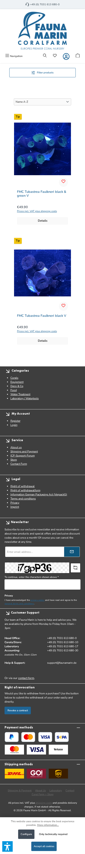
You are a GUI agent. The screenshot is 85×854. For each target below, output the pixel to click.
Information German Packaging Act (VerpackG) (38, 494)
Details (42, 221)
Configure (26, 834)
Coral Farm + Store (42, 794)
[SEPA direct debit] (62, 737)
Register (15, 421)
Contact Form (18, 464)
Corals (14, 378)
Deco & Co (16, 386)
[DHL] (14, 773)
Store (13, 460)
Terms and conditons (23, 498)
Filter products (45, 72)
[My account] (66, 56)
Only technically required (53, 834)
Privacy (14, 503)
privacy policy (37, 600)
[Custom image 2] (36, 749)
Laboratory (55, 790)
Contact (70, 790)
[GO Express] (36, 773)
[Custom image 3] (58, 749)
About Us (40, 790)
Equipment (17, 382)
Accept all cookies (44, 846)
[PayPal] (12, 737)
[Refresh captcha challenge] (75, 568)
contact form (26, 678)
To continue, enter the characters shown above (32, 577)
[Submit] (72, 552)
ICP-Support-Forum (22, 455)
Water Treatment (20, 394)
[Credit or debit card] (36, 737)
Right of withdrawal (22, 486)
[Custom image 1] (14, 749)
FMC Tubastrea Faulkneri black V (41, 316)
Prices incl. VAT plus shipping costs (37, 211)
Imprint (14, 507)
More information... (48, 825)
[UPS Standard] (58, 773)
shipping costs (44, 803)
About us (16, 447)
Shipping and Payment (24, 451)
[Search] (45, 56)
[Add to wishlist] (63, 182)
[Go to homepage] (43, 30)
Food (13, 390)
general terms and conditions (19, 603)
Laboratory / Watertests (24, 398)
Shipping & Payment (20, 790)
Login (13, 425)
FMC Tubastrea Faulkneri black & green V (41, 194)
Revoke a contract (17, 710)
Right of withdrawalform (25, 490)
